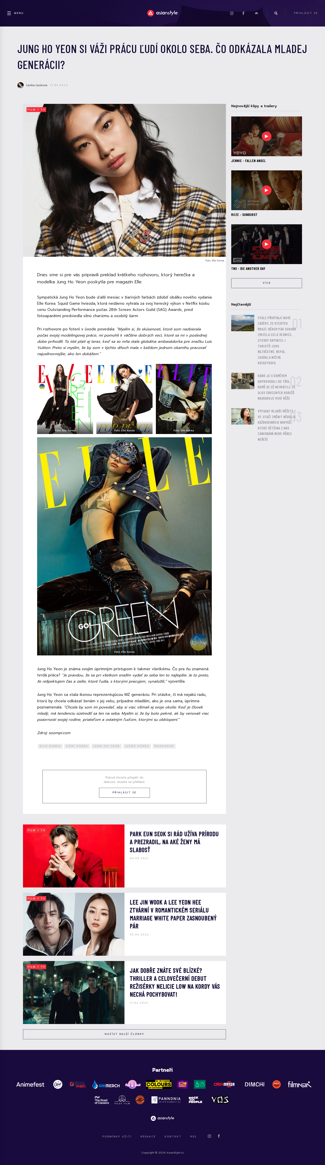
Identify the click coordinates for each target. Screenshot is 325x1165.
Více (267, 283)
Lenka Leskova (36, 85)
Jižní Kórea (77, 746)
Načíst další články (124, 1034)
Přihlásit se (124, 792)
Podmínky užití (117, 1136)
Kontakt (173, 1136)
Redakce (148, 1136)
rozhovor (164, 746)
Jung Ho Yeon (106, 746)
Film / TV (37, 110)
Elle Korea (50, 746)
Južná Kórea (137, 746)
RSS (193, 1136)
